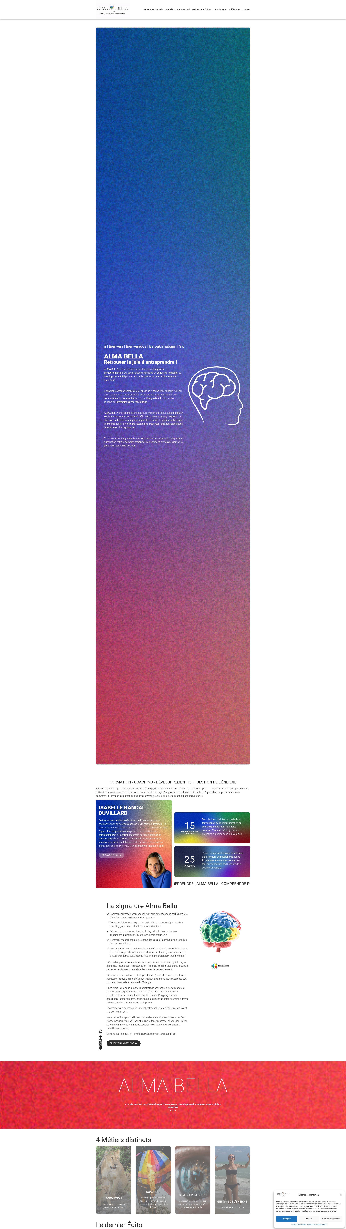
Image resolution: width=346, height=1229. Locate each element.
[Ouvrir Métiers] (201, 9)
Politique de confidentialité (317, 1224)
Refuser (308, 1219)
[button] (340, 1195)
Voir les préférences (331, 1219)
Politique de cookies (298, 1224)
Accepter (287, 1219)
